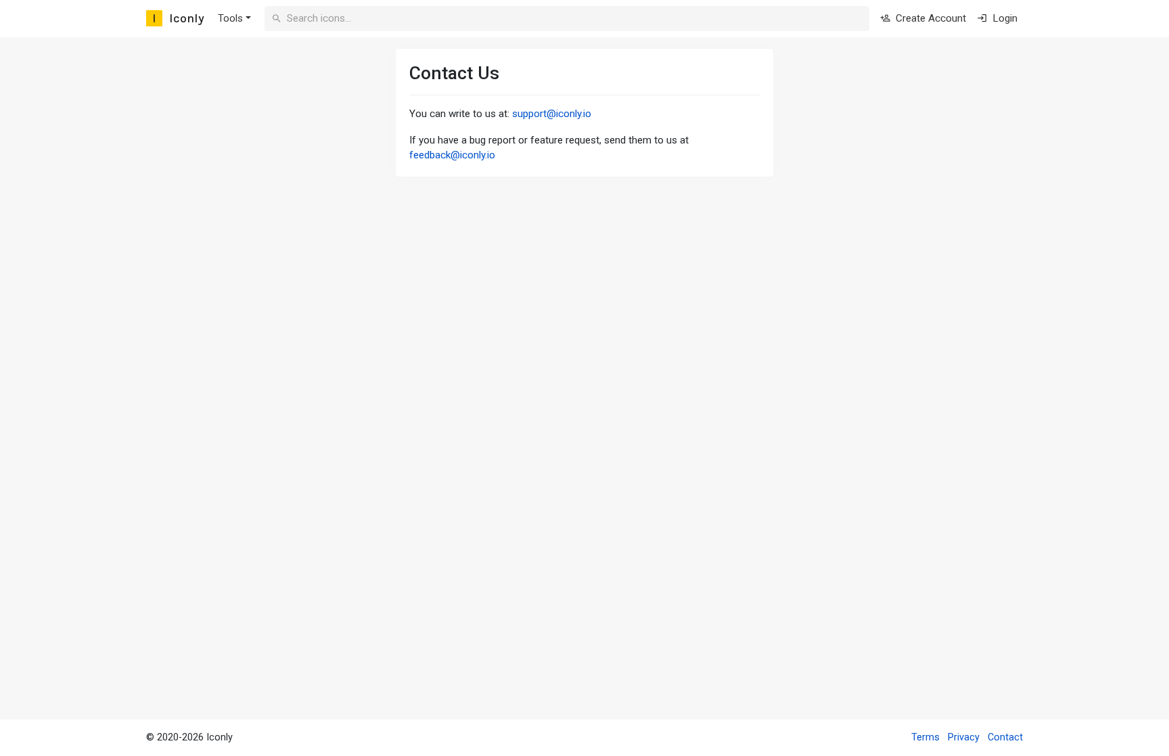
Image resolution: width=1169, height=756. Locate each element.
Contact (1005, 737)
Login (1003, 18)
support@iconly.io (551, 114)
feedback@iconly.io (452, 155)
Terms (925, 737)
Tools (230, 18)
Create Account (929, 18)
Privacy (964, 737)
